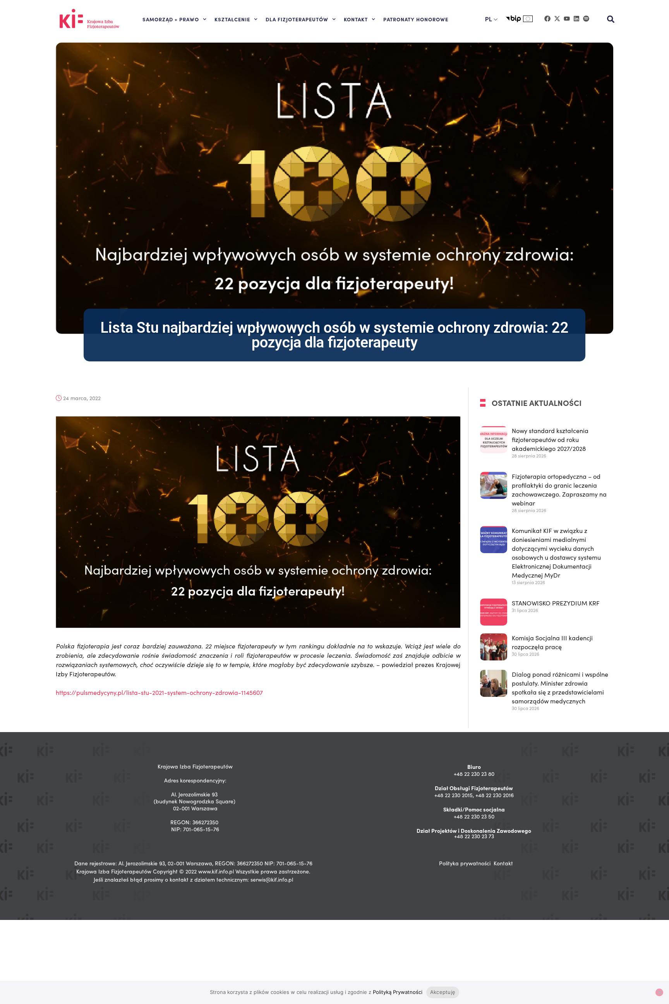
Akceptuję (442, 992)
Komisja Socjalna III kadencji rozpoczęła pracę (552, 642)
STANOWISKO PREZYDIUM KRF (556, 603)
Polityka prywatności (465, 863)
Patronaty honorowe (415, 18)
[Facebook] (547, 18)
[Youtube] (567, 18)
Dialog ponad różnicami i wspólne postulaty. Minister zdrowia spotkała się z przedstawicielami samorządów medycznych (560, 687)
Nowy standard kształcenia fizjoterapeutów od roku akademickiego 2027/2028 (550, 439)
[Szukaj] (611, 19)
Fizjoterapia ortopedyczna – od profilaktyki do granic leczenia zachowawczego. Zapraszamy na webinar (559, 489)
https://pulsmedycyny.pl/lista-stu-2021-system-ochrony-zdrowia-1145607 (159, 692)
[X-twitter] (557, 18)
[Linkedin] (576, 18)
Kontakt (503, 863)
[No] (659, 992)
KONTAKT (356, 18)
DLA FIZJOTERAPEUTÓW (297, 18)
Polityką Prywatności (397, 992)
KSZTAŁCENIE (232, 18)
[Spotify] (586, 18)
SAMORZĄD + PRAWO (170, 18)
